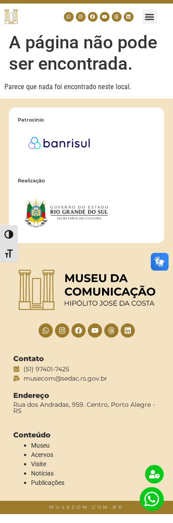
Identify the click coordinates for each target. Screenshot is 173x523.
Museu (40, 445)
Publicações (47, 482)
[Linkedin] (129, 17)
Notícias (42, 473)
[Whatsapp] (69, 17)
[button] (149, 16)
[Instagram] (81, 17)
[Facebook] (93, 17)
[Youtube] (105, 17)
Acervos (42, 454)
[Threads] (117, 17)
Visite (38, 464)
